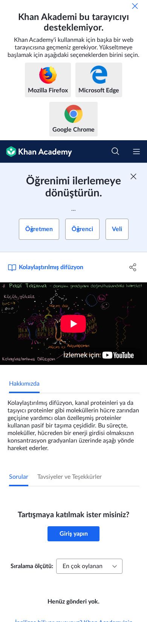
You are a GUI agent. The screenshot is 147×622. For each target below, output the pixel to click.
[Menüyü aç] (136, 151)
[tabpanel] (73, 422)
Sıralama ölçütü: (32, 566)
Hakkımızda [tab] (24, 384)
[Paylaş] (132, 267)
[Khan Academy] (36, 151)
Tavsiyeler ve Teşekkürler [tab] (69, 477)
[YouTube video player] (73, 323)
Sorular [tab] (18, 477)
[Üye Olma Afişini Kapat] (133, 176)
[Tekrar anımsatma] (135, 6)
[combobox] (89, 566)
